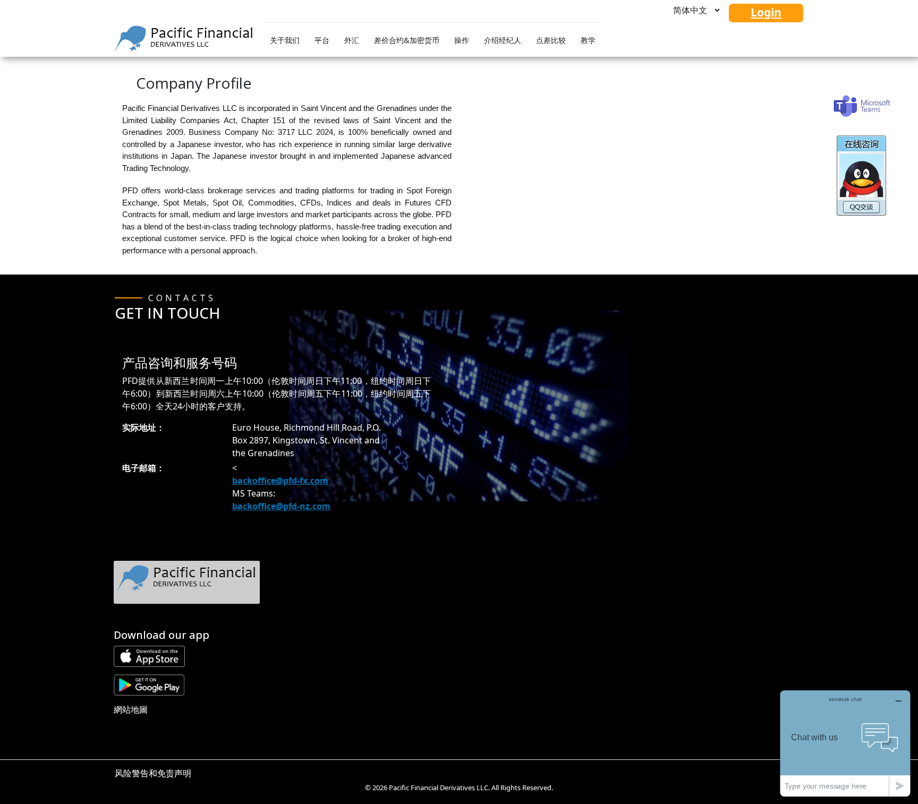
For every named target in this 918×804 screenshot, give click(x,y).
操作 (461, 40)
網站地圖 (131, 709)
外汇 (351, 40)
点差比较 (551, 40)
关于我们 (285, 40)
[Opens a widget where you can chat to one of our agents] (845, 743)
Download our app (161, 635)
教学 (588, 40)
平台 (321, 40)
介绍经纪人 (502, 40)
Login (766, 12)
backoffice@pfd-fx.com (280, 480)
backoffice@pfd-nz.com (281, 506)
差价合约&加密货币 (406, 40)
